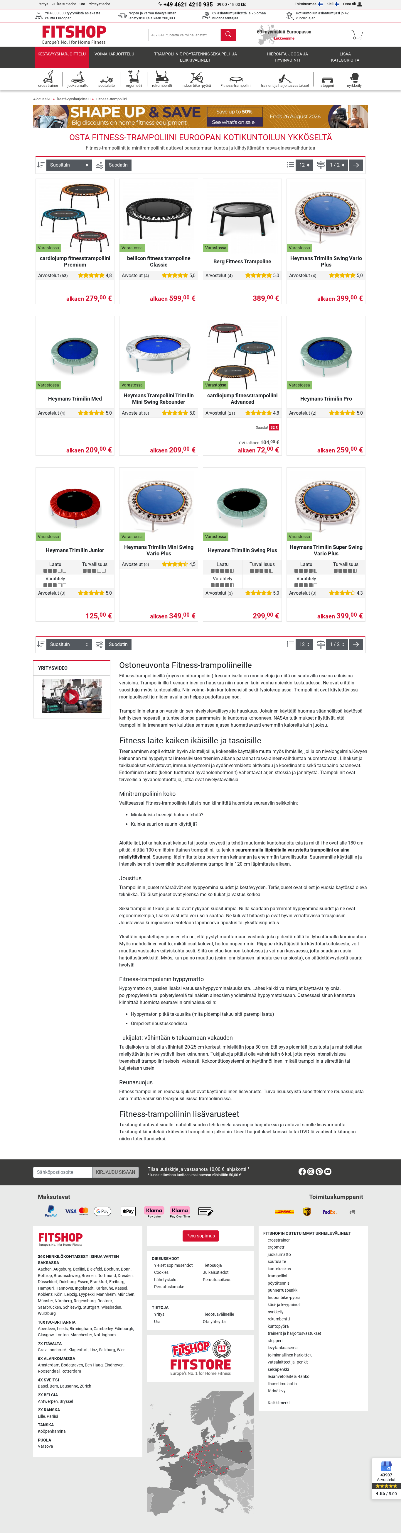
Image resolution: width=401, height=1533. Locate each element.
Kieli (329, 4)
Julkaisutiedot (64, 4)
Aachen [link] (45, 1269)
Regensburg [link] (85, 1300)
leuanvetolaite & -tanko (288, 1376)
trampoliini (277, 1275)
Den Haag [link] (94, 1365)
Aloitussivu (42, 99)
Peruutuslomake (169, 1286)
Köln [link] (58, 1294)
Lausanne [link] (69, 1386)
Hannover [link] (64, 1288)
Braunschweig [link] (67, 1275)
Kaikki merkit (279, 1402)
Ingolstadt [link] (84, 1288)
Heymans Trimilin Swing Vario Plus (326, 261)
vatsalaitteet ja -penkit (288, 1362)
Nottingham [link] (105, 1334)
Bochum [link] (111, 1269)
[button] (356, 165)
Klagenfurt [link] (78, 1349)
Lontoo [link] (62, 1334)
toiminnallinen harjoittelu (290, 1355)
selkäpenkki (278, 1369)
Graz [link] (42, 1349)
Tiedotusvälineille (218, 1314)
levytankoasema (283, 1347)
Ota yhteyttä (214, 1321)
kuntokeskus (279, 1268)
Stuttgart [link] (91, 1307)
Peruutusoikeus (217, 1279)
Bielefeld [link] (94, 1269)
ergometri (276, 1247)
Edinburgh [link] (123, 1328)
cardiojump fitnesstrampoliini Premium (75, 261)
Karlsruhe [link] (104, 1288)
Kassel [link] (121, 1288)
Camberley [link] (103, 1328)
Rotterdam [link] (71, 1371)
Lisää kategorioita (345, 57)
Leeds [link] (62, 1328)
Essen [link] (82, 1281)
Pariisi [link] (52, 1416)
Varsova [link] (45, 1446)
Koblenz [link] (45, 1294)
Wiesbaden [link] (111, 1307)
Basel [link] (43, 1386)
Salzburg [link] (107, 1349)
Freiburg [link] (116, 1281)
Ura (82, 4)
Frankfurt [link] (98, 1281)
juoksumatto (279, 1254)
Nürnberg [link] (63, 1300)
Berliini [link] (79, 1269)
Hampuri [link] (46, 1288)
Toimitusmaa (305, 4)
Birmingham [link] (81, 1328)
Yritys (43, 4)
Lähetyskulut (166, 1279)
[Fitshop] (74, 34)
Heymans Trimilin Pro (326, 399)
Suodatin (118, 165)
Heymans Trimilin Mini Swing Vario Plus (158, 550)
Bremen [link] (89, 1275)
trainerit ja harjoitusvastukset (294, 1333)
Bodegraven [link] (72, 1365)
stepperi (275, 1340)
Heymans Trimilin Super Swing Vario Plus (326, 550)
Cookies (161, 1272)
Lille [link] (41, 1416)
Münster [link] (45, 1300)
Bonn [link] (126, 1269)
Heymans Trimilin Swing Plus (242, 550)
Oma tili (349, 4)
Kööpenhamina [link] (52, 1431)
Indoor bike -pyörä (284, 1297)
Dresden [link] (125, 1275)
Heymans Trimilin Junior (75, 550)
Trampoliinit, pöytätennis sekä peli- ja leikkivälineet (195, 57)
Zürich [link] (85, 1386)
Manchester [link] (81, 1334)
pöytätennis (278, 1283)
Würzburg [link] (47, 1313)
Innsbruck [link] (57, 1349)
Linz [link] (93, 1349)
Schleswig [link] (72, 1307)
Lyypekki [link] (87, 1294)
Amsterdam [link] (48, 1365)
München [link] (125, 1294)
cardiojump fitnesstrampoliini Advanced (242, 398)
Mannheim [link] (106, 1294)
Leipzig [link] (70, 1294)
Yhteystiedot (99, 4)
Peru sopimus (200, 1236)
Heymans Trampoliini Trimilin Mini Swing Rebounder (159, 398)
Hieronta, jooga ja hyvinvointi (287, 57)
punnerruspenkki (283, 1290)
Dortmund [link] (106, 1275)
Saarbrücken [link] (49, 1307)
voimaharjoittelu (114, 54)
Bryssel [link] (66, 1401)
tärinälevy (277, 1390)
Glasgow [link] (46, 1334)
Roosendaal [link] (49, 1371)
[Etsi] (228, 35)
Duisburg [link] (67, 1281)
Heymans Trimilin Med (75, 399)
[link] (302, 1173)
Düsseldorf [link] (48, 1281)
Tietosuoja (212, 1265)
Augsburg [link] (62, 1269)
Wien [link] (121, 1349)
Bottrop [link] (45, 1275)
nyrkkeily (276, 1312)
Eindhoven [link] (114, 1365)
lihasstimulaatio (282, 1383)
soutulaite (277, 1261)
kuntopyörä (278, 1326)
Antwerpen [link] (48, 1401)
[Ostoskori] (359, 35)
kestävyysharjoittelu (62, 54)
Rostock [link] (104, 1300)
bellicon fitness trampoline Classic (159, 261)
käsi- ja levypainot (284, 1304)
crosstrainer (279, 1240)
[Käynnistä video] (71, 697)
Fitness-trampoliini (111, 99)
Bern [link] (54, 1386)
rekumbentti (279, 1319)
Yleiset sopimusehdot (173, 1265)
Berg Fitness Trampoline (242, 261)
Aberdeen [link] (46, 1328)
